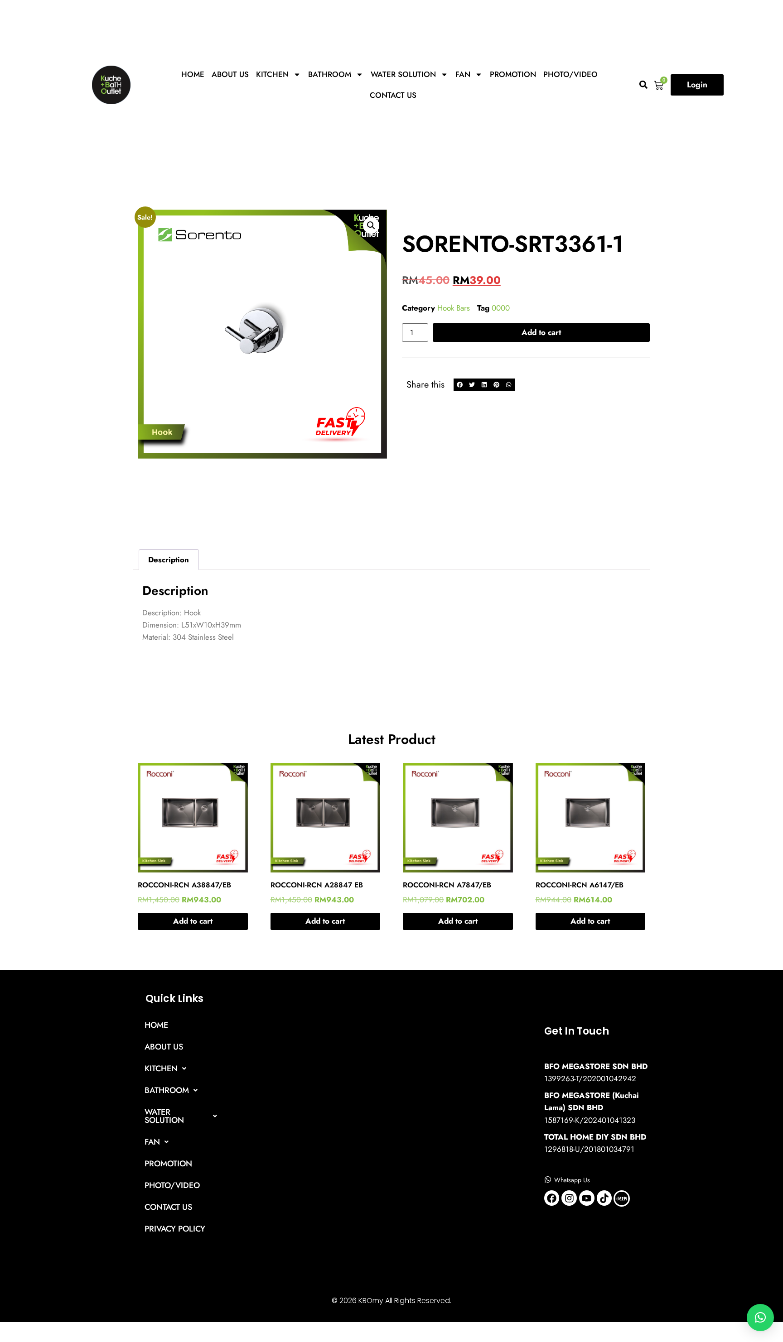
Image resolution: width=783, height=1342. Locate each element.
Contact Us (393, 95)
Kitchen (272, 74)
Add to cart (541, 332)
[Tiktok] (604, 1198)
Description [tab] (168, 559)
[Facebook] (552, 1198)
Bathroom (329, 74)
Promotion (513, 74)
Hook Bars (453, 307)
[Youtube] (586, 1198)
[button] (643, 84)
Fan (462, 74)
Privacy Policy (175, 1229)
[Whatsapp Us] (547, 1179)
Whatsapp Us (572, 1179)
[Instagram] (569, 1198)
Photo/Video (570, 74)
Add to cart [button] (193, 920)
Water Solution (403, 74)
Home (192, 74)
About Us (230, 74)
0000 (501, 307)
